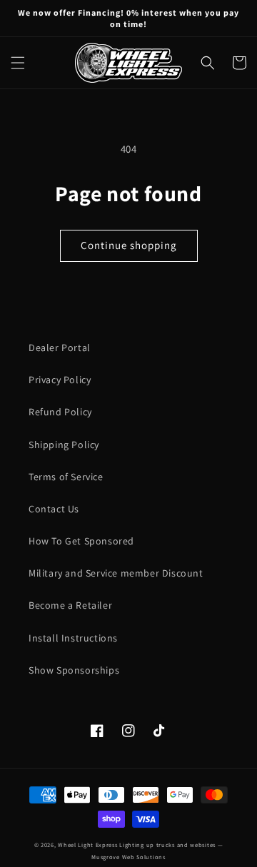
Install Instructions (73, 638)
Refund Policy (60, 411)
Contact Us (54, 508)
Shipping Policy (64, 444)
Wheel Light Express (87, 844)
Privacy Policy (60, 379)
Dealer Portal (60, 347)
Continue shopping (129, 245)
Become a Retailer (70, 605)
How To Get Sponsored (81, 540)
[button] (18, 62)
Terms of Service (66, 476)
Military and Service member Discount (116, 573)
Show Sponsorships (74, 670)
